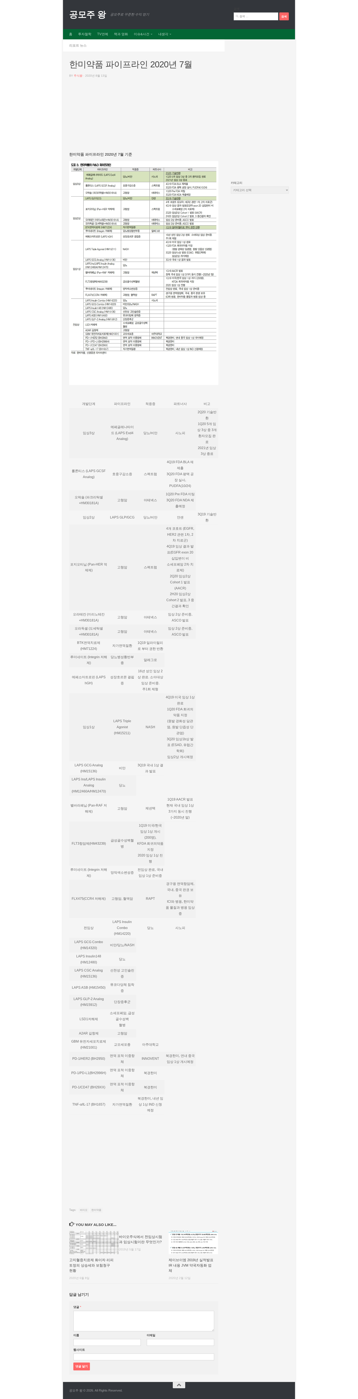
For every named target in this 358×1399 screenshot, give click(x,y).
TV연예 (102, 34)
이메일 (151, 1335)
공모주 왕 (87, 14)
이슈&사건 (141, 34)
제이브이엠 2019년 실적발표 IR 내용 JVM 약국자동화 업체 (191, 1265)
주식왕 (78, 75)
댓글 (77, 1307)
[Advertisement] (143, 116)
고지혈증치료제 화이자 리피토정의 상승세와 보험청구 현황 (91, 1265)
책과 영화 (121, 34)
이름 (76, 1335)
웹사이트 (79, 1349)
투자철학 (84, 34)
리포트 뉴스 (78, 45)
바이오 (83, 1210)
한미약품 (96, 1210)
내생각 (163, 34)
